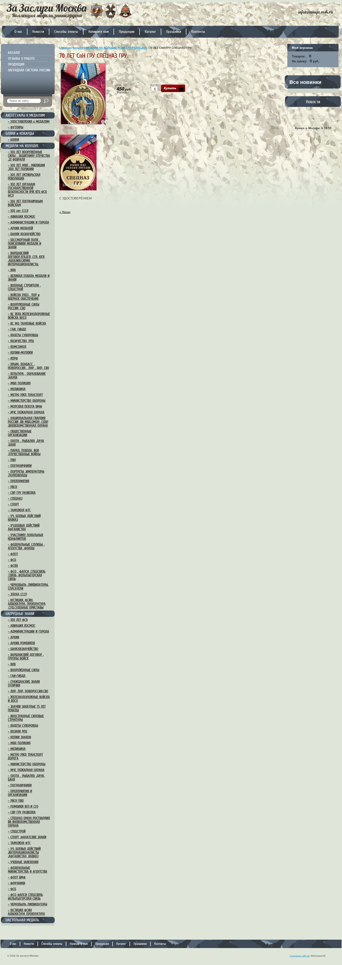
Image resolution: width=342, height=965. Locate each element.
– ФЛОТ (13, 554)
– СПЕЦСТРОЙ (17, 831)
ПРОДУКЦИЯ (16, 64)
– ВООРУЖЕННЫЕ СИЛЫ (23, 670)
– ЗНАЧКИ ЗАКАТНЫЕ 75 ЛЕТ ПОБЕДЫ (27, 708)
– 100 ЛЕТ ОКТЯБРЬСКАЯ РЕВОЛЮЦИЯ (24, 176)
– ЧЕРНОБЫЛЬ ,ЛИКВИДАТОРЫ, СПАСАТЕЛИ (28, 586)
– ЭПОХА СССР (17, 594)
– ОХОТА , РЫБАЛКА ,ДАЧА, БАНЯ (26, 777)
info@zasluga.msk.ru (315, 12)
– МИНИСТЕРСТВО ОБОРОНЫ (26, 401)
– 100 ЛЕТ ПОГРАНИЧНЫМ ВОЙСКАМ (25, 203)
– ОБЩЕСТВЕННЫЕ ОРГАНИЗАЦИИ (19, 433)
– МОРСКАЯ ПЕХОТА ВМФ (25, 406)
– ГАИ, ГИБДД (17, 329)
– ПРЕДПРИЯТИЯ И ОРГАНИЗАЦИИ (20, 793)
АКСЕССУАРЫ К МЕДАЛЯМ (25, 115)
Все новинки (305, 82)
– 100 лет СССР (18, 211)
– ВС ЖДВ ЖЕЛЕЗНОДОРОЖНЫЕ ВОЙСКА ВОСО (29, 316)
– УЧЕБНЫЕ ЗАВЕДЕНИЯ (23, 862)
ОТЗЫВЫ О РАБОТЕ (21, 58)
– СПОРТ (13, 504)
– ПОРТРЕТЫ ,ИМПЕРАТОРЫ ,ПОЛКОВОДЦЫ (26, 473)
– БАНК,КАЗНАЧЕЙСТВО (23, 649)
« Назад (64, 212)
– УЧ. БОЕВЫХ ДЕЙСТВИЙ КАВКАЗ (24, 518)
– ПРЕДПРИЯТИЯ (18, 481)
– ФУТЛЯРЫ (15, 127)
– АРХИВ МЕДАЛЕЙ (20, 228)
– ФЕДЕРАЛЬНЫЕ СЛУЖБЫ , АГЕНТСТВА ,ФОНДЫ (26, 546)
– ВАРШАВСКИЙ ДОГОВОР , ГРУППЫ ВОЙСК (26, 656)
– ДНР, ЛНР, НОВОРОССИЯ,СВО (28, 691)
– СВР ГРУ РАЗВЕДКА (22, 493)
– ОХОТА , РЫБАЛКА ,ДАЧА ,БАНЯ (26, 442)
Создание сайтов (299, 956)
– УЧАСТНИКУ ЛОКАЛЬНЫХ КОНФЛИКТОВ (25, 537)
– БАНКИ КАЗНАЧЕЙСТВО (24, 234)
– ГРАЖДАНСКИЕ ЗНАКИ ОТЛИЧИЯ (24, 683)
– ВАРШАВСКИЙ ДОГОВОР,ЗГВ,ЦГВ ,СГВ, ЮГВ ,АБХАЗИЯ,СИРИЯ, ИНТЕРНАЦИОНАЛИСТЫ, (26, 258)
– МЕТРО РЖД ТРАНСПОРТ (25, 395)
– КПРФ (13, 358)
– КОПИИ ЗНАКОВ (19, 737)
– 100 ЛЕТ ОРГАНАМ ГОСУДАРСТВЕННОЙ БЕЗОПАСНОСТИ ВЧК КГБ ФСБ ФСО (27, 189)
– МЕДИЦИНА (17, 389)
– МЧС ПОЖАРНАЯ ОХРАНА (26, 412)
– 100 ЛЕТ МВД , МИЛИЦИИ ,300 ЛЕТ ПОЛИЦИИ (26, 167)
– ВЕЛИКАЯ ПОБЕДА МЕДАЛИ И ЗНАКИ (29, 277)
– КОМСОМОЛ (17, 347)
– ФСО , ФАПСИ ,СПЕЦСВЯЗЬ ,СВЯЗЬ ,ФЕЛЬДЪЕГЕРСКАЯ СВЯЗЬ (26, 575)
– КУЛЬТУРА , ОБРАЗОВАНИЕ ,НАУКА (27, 375)
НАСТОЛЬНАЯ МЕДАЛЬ (22, 920)
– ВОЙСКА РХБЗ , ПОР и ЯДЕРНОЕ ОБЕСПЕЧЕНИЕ (24, 297)
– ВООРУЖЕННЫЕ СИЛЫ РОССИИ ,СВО (23, 306)
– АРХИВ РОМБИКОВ (21, 643)
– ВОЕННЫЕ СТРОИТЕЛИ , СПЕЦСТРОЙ (24, 287)
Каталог (78, 48)
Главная (65, 48)
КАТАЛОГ (14, 53)
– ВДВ (12, 270)
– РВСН (12, 487)
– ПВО (12, 460)
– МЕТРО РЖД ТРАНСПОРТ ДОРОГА (25, 756)
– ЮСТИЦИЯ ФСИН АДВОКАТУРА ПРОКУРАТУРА (26, 912)
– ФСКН (13, 566)
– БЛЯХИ (13, 140)
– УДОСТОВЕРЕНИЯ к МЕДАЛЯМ (29, 121)
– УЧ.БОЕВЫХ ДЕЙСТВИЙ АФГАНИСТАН (24, 527)
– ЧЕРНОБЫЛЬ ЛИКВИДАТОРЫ (27, 904)
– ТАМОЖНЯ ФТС (19, 510)
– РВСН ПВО (16, 801)
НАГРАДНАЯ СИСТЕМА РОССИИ (29, 70)
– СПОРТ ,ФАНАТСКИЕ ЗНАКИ (27, 837)
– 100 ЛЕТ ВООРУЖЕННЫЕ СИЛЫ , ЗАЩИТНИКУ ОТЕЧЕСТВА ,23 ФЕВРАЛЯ (29, 155)
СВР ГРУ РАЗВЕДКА (133, 48)
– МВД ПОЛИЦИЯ (19, 383)
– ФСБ (12, 560)
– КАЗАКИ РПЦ (17, 731)
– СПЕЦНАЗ (15, 498)
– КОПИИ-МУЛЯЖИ (20, 352)
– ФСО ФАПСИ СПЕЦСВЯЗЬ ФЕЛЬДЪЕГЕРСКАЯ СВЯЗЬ (25, 896)
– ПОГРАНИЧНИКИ (20, 466)
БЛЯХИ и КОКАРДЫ (20, 133)
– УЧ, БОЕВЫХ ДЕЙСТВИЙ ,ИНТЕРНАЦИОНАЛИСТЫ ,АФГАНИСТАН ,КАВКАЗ (24, 852)
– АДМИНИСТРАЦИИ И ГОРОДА (28, 222)
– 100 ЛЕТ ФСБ (18, 620)
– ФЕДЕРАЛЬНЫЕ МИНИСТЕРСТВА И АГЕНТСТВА (27, 869)
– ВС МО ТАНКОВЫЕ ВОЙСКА (27, 323)
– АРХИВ (13, 637)
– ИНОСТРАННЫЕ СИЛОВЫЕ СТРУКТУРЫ (26, 718)
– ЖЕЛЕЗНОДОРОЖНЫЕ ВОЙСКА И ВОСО (29, 699)
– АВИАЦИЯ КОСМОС (21, 216)
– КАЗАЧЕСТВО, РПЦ (21, 341)
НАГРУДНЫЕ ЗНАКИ (20, 613)
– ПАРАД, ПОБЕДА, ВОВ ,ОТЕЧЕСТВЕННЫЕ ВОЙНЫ (24, 452)
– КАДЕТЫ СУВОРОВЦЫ (23, 335)
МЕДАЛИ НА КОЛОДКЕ (22, 146)
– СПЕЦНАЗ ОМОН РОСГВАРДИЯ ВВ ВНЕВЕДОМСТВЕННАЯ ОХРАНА (29, 821)
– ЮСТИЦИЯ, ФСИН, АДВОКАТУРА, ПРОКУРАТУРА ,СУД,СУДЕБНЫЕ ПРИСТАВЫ (27, 603)
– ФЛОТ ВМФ (17, 877)
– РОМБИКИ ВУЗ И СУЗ (23, 806)
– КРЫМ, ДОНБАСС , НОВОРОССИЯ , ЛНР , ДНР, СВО (28, 366)
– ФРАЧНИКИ (16, 883)
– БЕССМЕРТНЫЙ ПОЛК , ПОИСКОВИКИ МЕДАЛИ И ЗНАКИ (24, 243)
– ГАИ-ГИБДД (16, 676)
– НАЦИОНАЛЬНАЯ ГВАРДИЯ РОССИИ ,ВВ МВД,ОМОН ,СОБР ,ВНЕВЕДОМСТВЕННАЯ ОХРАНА (28, 421)
